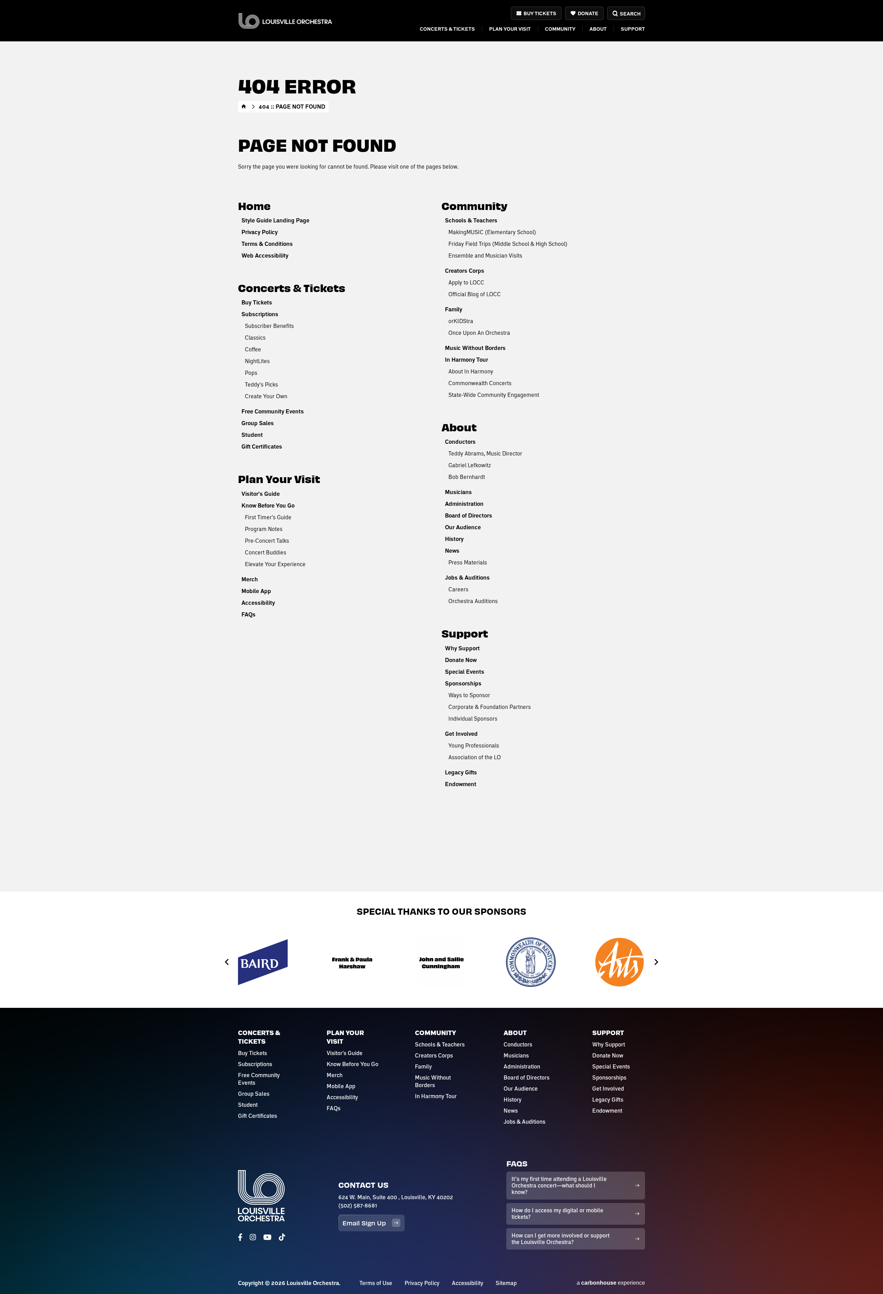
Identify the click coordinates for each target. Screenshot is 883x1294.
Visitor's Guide (260, 494)
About (598, 29)
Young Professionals (473, 745)
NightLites (257, 360)
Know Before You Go (268, 505)
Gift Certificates (261, 446)
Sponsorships (463, 683)
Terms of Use (375, 1283)
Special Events (464, 671)
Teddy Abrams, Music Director (485, 453)
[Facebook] (240, 1237)
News (452, 550)
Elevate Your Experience (275, 564)
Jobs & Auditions (467, 577)
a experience (611, 1283)
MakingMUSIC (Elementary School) (492, 231)
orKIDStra (460, 320)
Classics (255, 337)
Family (453, 309)
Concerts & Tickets (447, 29)
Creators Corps (464, 270)
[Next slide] (656, 962)
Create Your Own (266, 396)
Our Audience (463, 527)
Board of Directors (468, 515)
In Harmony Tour (466, 359)
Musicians (458, 492)
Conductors (460, 441)
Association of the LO (474, 757)
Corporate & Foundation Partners (489, 706)
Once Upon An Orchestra (479, 332)
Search (630, 13)
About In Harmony (470, 371)
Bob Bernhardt (466, 476)
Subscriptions (259, 314)
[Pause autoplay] (659, 930)
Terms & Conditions (267, 244)
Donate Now (461, 660)
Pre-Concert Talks (267, 540)
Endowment (460, 784)
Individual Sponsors (472, 718)
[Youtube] (267, 1237)
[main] (441, 446)
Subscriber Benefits (269, 325)
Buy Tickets (540, 13)
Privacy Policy (259, 232)
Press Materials (467, 562)
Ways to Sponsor (469, 695)
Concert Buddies (265, 552)
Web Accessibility (264, 255)
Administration (464, 504)
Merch (249, 579)
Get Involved (461, 734)
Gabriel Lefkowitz (469, 465)
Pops (251, 372)
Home (244, 106)
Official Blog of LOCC (474, 294)
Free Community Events (272, 411)
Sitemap (506, 1283)
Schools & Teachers (471, 220)
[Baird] (263, 962)
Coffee (253, 349)
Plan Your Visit (510, 29)
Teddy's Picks (261, 384)
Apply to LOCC (466, 282)
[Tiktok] (282, 1237)
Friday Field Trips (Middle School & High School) (507, 243)
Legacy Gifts (461, 772)
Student (252, 435)
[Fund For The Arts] (620, 962)
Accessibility (258, 602)
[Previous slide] (227, 962)
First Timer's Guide (268, 517)
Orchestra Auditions (473, 600)
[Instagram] (253, 1237)
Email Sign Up (364, 1223)
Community (560, 29)
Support (633, 29)
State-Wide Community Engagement (493, 394)
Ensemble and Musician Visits (485, 255)
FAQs (248, 614)
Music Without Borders (475, 348)
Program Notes (263, 528)
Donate (588, 13)
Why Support (462, 648)
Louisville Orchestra (285, 21)
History (454, 539)
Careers (458, 589)
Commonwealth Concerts (480, 383)
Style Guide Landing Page (275, 220)
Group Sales (257, 423)
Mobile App (256, 591)
